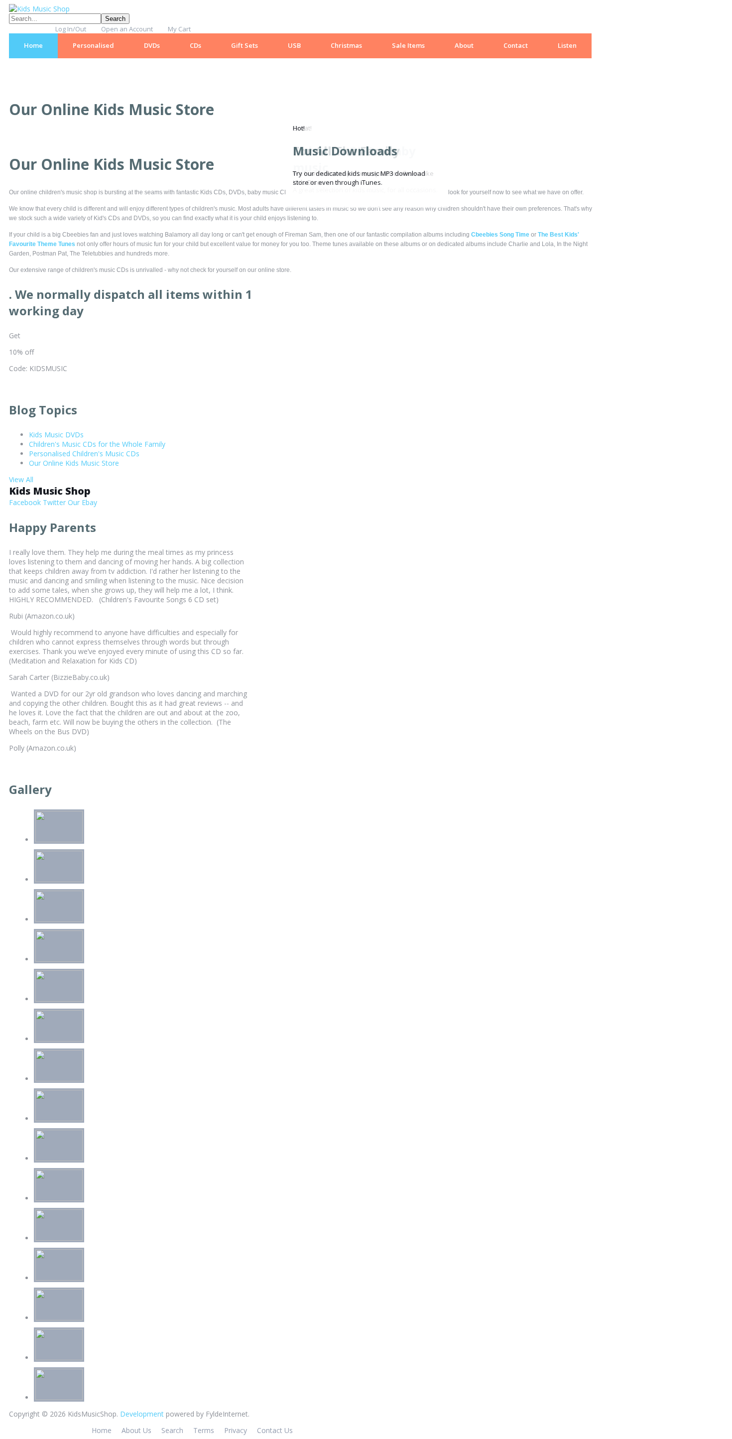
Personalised (93, 45)
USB (294, 45)
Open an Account (127, 28)
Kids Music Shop (50, 491)
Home (33, 45)
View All (21, 479)
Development (142, 1414)
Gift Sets (244, 45)
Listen (567, 45)
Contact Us (275, 1430)
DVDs (152, 45)
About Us (136, 1430)
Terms (203, 1430)
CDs (195, 45)
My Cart (179, 28)
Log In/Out (70, 28)
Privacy (235, 1430)
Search (172, 1430)
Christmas (346, 45)
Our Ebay (81, 502)
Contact (515, 45)
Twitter (53, 502)
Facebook (25, 502)
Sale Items (408, 45)
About (464, 45)
